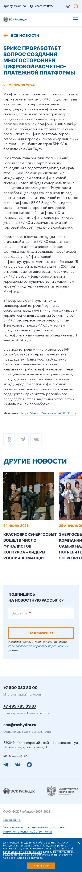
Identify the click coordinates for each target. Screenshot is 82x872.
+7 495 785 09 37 (19, 706)
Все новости (25, 35)
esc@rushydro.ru (19, 725)
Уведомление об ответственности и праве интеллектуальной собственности (34, 829)
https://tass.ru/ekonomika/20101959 (48, 413)
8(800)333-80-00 (14, 6)
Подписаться (41, 633)
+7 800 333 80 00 (20, 687)
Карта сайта (12, 820)
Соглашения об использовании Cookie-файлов (38, 850)
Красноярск (44, 6)
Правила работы (38, 713)
